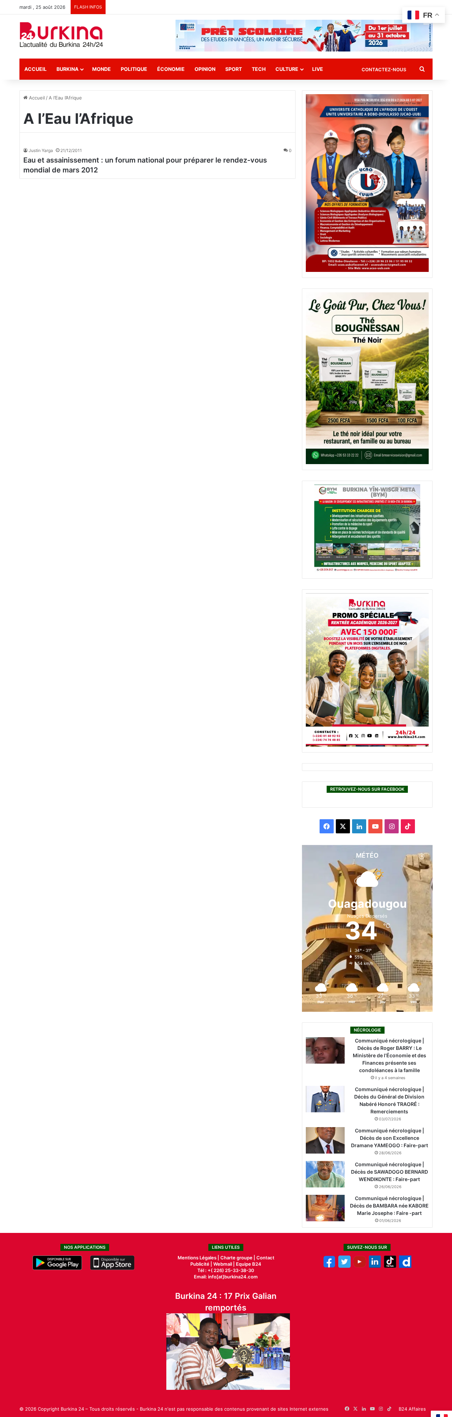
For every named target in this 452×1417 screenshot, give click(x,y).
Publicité (199, 1264)
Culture (286, 69)
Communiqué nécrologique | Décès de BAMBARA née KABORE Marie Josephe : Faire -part (389, 1205)
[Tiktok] (390, 1266)
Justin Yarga (41, 150)
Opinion (205, 69)
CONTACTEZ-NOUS (384, 69)
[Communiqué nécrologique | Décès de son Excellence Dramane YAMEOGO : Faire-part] (325, 1140)
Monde (101, 69)
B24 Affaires (412, 1409)
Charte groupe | (238, 1257)
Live (317, 69)
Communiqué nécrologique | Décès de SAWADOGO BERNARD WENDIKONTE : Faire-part (389, 1171)
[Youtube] (359, 1266)
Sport (233, 69)
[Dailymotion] (405, 1266)
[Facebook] (329, 1266)
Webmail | (224, 1264)
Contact (265, 1257)
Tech (259, 69)
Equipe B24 (248, 1264)
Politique (134, 69)
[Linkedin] (375, 1266)
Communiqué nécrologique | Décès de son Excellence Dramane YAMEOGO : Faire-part (389, 1137)
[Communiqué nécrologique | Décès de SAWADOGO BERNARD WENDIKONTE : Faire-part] (325, 1174)
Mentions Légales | (199, 1257)
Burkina (67, 69)
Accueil (35, 69)
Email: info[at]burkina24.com (226, 1276)
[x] (344, 1266)
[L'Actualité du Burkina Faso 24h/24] (61, 34)
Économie (171, 69)
